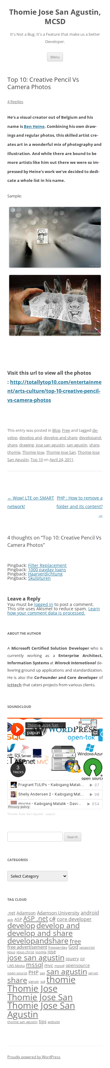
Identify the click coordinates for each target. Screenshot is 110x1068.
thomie (13, 452)
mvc (48, 965)
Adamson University (58, 913)
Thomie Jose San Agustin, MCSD (55, 16)
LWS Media (16, 966)
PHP (33, 972)
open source (17, 973)
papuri (50, 814)
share (94, 445)
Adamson (26, 913)
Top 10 (37, 459)
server (93, 973)
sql (42, 981)
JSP (82, 959)
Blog (56, 430)
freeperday (57, 947)
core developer (74, 918)
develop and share (60, 437)
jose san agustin (50, 445)
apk (10, 920)
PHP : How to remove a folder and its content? (80, 506)
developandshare (37, 941)
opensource (78, 965)
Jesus (11, 952)
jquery (72, 959)
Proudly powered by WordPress (34, 1056)
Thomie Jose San (61, 452)
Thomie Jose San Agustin (25, 814)
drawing (26, 445)
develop (21, 925)
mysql (59, 965)
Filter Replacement (47, 565)
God (73, 946)
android (90, 912)
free (75, 941)
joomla (40, 952)
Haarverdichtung (45, 574)
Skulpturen (39, 578)
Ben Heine (34, 126)
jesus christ (25, 952)
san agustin (77, 445)
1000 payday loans (47, 569)
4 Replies (15, 101)
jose (52, 951)
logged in (43, 604)
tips (42, 1021)
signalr (33, 982)
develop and (30, 437)
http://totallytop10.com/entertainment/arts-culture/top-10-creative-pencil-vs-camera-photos (54, 391)
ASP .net (35, 918)
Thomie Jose (33, 452)
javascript (87, 947)
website (54, 1022)
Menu (55, 57)
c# (52, 919)
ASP (18, 919)
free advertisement (27, 947)
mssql (34, 964)
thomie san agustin (22, 1022)
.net (11, 913)
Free (66, 430)
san (42, 973)
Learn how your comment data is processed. (53, 611)
